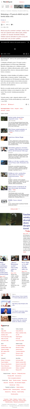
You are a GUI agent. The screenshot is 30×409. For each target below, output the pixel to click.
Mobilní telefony (20, 387)
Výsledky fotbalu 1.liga (6, 347)
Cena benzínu (18, 375)
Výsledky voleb (4, 334)
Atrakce (8, 110)
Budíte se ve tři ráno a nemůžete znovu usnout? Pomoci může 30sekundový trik (18, 161)
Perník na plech (19, 355)
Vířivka (17, 384)
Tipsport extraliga (5, 349)
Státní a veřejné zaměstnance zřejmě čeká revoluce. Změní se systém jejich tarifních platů (4, 268)
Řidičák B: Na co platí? (21, 366)
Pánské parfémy (14, 394)
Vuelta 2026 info (19, 330)
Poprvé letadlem (4, 362)
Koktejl (9, 178)
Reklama (15, 399)
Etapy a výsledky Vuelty (21, 332)
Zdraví (9, 164)
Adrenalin (3, 110)
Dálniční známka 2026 (21, 362)
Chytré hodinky (20, 391)
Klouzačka (11, 382)
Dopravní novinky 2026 (21, 364)
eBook (4, 24)
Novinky (2, 20)
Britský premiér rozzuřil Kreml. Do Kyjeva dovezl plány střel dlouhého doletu (17, 188)
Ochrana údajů (22, 400)
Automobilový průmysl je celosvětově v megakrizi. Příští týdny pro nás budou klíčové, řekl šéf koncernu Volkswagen (18, 149)
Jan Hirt (17, 334)
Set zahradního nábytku (20, 382)
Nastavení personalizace (19, 401)
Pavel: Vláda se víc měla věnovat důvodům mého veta (25, 266)
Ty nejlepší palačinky (20, 345)
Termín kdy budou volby (6, 336)
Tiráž (24, 399)
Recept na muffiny (20, 347)
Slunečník (6, 382)
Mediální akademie (7, 400)
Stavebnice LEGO (7, 389)
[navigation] (2, 2)
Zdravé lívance (19, 349)
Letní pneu (23, 389)
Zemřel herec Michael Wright (15, 137)
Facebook (6, 399)
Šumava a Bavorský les (6, 364)
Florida (12, 108)
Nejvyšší (17, 108)
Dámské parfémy (16, 389)
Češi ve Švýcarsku (5, 366)
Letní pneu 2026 (19, 360)
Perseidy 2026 (11, 375)
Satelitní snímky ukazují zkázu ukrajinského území (16, 118)
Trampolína (24, 380)
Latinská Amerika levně (6, 368)
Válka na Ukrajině (11, 120)
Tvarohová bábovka (20, 351)
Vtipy (9, 134)
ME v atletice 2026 (5, 351)
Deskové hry (8, 391)
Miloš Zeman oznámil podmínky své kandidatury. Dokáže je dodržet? (17, 130)
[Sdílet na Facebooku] (26, 104)
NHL (2, 355)
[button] (28, 42)
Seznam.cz (21, 1)
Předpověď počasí (21, 373)
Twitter (10, 399)
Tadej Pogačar (19, 336)
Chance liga (3, 345)
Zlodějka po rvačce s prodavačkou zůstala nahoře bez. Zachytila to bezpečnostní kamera (17, 174)
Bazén (10, 380)
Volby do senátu (4, 338)
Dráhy (21, 108)
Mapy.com (14, 373)
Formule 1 (3, 353)
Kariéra (20, 399)
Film (9, 139)
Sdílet (9, 24)
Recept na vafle (19, 353)
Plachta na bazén (17, 380)
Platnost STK (19, 369)
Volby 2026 (3, 330)
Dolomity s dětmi (4, 369)
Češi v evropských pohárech (14, 378)
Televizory (14, 391)
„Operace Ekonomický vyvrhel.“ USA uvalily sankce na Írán (14, 267)
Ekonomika (10, 152)
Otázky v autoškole (20, 368)
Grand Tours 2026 (20, 340)
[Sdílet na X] (28, 104)
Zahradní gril (12, 384)
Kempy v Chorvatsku (5, 360)
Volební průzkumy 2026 (6, 332)
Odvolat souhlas (9, 401)
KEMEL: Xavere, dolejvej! (15, 200)
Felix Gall (18, 338)
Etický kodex (15, 400)
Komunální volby (4, 340)
